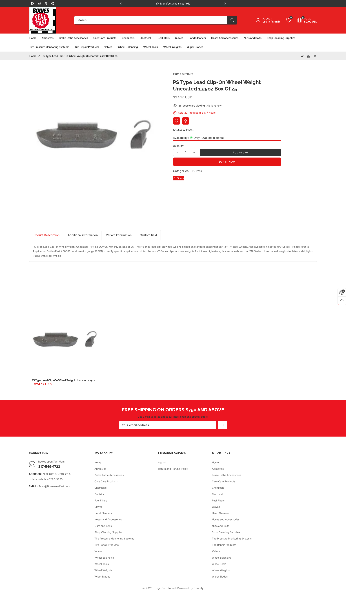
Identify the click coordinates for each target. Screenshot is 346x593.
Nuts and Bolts (103, 525)
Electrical (99, 493)
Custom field (148, 235)
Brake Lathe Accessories (109, 474)
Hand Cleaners (103, 512)
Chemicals (100, 487)
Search (162, 462)
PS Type (197, 170)
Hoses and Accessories (108, 519)
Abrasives (100, 468)
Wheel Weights (103, 570)
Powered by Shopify (190, 588)
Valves (98, 551)
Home (32, 56)
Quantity (178, 145)
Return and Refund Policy (173, 468)
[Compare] (185, 121)
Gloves (98, 506)
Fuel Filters (100, 500)
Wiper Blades (102, 576)
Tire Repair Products (106, 544)
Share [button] (180, 178)
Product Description (46, 235)
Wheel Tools (101, 563)
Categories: (181, 171)
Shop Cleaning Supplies (108, 532)
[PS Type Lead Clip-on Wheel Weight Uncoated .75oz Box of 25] (315, 56)
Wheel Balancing (104, 557)
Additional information (83, 235)
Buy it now (227, 161)
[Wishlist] (176, 121)
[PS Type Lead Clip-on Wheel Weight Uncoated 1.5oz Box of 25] (302, 56)
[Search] (232, 20)
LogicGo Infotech (165, 588)
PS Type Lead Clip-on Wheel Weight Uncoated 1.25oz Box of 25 (63, 380)
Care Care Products (106, 481)
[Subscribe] (222, 425)
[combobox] (155, 20)
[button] (304, 20)
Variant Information (119, 235)
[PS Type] (308, 56)
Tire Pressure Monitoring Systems (114, 538)
